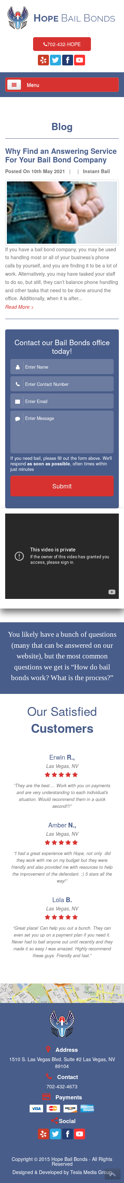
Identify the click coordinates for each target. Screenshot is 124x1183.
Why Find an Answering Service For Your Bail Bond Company (61, 155)
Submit (62, 486)
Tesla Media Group (91, 1172)
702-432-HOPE (64, 44)
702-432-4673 (62, 1086)
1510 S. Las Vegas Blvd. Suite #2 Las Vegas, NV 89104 (62, 1062)
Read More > (19, 306)
